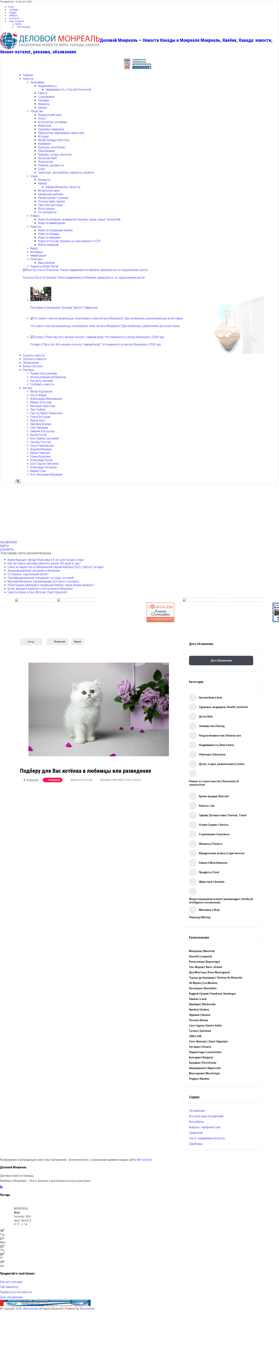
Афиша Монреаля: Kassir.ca (63, 187)
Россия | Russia (132, 779)
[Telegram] (14, 1187)
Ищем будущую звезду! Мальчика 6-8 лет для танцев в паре (46, 560)
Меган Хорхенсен (41, 391)
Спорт (41, 169)
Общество (36, 111)
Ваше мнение (46, 263)
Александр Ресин (41, 460)
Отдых (34, 176)
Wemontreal (30, 1308)
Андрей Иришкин (41, 449)
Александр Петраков (43, 467)
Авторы (27, 388)
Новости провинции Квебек (55, 230)
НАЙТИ (4, 546)
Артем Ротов (38, 435)
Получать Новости (34, 359)
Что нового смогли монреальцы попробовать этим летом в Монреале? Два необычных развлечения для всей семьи (105, 326)
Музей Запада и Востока (53, 140)
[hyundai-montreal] (244, 612)
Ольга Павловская (42, 445)
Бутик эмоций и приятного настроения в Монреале (40, 588)
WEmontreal (144, 1160)
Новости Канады (48, 234)
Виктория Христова (42, 406)
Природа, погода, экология (54, 154)
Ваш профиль (16, 21)
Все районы (196, 1122)
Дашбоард (195, 1144)
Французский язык (49, 115)
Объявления (31, 362)
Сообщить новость (42, 384)
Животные (44, 125)
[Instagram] (11, 1187)
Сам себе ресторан (50, 205)
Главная (28, 75)
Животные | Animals (82, 779)
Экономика (37, 82)
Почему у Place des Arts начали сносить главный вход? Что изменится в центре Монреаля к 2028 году (95, 344)
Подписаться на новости (16, 1292)
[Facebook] (4, 1187)
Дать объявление (221, 660)
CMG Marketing (9, 1287)
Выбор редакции (48, 245)
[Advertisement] (139, 512)
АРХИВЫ (13, 9)
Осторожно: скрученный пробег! (28, 574)
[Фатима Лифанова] (35, 612)
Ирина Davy (37, 420)
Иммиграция (38, 255)
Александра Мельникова (46, 399)
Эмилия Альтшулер (42, 431)
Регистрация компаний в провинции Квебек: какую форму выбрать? (51, 585)
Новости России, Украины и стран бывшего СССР (69, 241)
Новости (28, 79)
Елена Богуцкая (40, 417)
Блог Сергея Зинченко (44, 463)
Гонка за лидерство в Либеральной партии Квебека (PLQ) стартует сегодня (55, 567)
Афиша (42, 183)
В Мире (34, 216)
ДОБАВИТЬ (7, 549)
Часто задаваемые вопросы (207, 1138)
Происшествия (47, 158)
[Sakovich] (77, 612)
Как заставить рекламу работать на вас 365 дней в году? (44, 563)
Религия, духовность (51, 165)
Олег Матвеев (39, 427)
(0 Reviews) (32, 780)
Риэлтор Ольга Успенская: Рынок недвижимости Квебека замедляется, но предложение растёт (84, 277)
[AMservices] (118, 612)
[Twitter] (7, 1187)
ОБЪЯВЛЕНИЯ (8, 542)
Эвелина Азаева (40, 424)
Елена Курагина (40, 456)
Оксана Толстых (40, 442)
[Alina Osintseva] (160, 612)
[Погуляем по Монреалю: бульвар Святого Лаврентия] (40, 300)
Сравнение (196, 1133)
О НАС (11, 7)
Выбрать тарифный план (204, 1127)
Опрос (42, 118)
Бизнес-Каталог (33, 366)
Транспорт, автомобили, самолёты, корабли (66, 172)
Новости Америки (49, 237)
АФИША (13, 15)
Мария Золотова (40, 402)
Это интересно (47, 212)
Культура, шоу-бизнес (51, 147)
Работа (42, 93)
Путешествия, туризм (51, 201)
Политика (36, 259)
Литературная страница (53, 198)
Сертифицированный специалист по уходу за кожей (41, 578)
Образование (46, 151)
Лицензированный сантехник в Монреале (34, 570)
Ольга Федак (38, 395)
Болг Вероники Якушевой (46, 474)
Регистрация (23, 26)
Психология (45, 162)
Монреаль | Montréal (111, 779)
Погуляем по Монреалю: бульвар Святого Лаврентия (64, 307)
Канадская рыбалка (50, 194)
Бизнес (42, 107)
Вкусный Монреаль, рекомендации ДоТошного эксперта (43, 581)
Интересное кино (49, 190)
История (43, 136)
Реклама (43, 100)
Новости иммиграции (51, 223)
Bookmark (59, 641)
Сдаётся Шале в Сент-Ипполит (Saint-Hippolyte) (37, 592)
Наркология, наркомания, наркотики (61, 133)
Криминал (44, 143)
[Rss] (1, 1187)
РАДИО (13, 12)
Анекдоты (44, 180)
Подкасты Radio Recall (44, 266)
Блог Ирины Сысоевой (44, 438)
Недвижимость (47, 86)
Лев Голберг (38, 409)
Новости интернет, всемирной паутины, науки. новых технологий (79, 219)
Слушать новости (34, 355)
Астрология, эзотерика (52, 122)
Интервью (36, 252)
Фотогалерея (46, 208)
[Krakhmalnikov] (202, 612)
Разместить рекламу (43, 373)
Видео (34, 248)
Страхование (46, 97)
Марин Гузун (38, 471)
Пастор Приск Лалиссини (46, 413)
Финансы (44, 104)
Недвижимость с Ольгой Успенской (68, 89)
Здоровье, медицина (51, 129)
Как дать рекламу (41, 380)
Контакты (14, 18)
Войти (18, 24)
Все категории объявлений (206, 1116)
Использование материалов (48, 377)
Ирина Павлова (40, 453)
